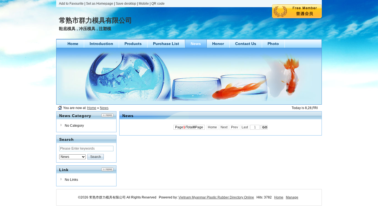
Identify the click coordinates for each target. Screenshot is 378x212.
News (104, 108)
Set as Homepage (99, 4)
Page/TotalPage (189, 127)
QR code (158, 4)
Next (224, 127)
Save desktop (126, 4)
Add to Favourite (71, 4)
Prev (234, 127)
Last (245, 127)
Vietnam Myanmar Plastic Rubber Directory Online (216, 197)
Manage (292, 197)
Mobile (144, 4)
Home (91, 108)
